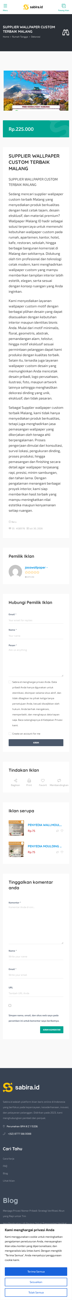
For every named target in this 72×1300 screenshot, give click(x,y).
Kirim (36, 742)
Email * (12, 614)
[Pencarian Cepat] (65, 32)
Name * (13, 629)
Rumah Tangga (20, 36)
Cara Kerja (8, 1158)
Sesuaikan (36, 1282)
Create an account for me (26, 733)
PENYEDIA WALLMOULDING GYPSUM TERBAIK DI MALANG (45, 825)
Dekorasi (35, 36)
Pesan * (13, 645)
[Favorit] (62, 831)
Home (6, 36)
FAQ (5, 1165)
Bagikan (15, 785)
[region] (36, 1262)
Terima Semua (36, 1271)
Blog (5, 1173)
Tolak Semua (36, 1292)
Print (29, 785)
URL (11, 987)
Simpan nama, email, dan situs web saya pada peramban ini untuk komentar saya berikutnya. (34, 1018)
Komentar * (15, 902)
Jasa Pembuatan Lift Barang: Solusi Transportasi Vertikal (35, 1223)
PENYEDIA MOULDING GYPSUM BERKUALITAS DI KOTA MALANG (45, 846)
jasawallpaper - (36, 567)
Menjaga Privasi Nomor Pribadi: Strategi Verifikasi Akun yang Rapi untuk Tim (34, 1213)
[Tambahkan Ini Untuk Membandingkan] (57, 831)
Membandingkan (59, 785)
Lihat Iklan (9, 1180)
